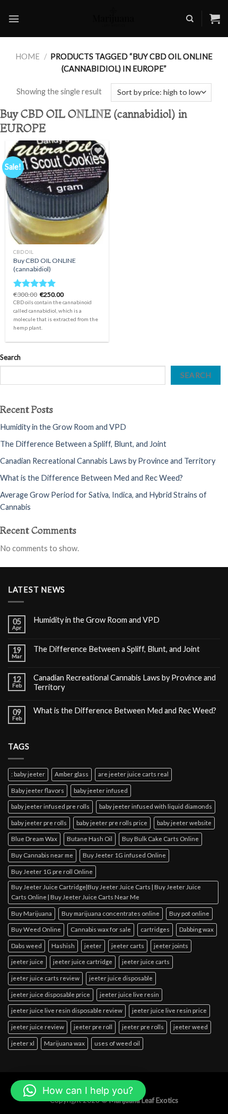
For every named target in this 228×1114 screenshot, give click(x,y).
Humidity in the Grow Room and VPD (63, 426)
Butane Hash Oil (89, 838)
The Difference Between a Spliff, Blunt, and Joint (83, 443)
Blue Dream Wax (34, 838)
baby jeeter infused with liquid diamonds (155, 806)
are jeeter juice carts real (133, 774)
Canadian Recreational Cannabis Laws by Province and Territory (107, 460)
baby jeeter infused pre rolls (50, 806)
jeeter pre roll (93, 1026)
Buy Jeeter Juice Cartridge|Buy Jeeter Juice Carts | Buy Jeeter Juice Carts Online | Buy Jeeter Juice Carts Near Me (106, 891)
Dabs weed (26, 945)
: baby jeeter (28, 774)
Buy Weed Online (36, 929)
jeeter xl (22, 1043)
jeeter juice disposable (121, 978)
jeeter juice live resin (129, 994)
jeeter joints (171, 945)
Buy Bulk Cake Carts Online (160, 838)
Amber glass (72, 774)
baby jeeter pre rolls (39, 822)
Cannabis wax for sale (101, 929)
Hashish (63, 945)
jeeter (93, 945)
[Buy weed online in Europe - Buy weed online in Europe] (114, 18)
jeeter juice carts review (45, 978)
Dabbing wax (196, 929)
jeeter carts (127, 945)
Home (27, 56)
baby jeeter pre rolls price (111, 822)
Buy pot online (189, 913)
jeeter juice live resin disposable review (66, 1010)
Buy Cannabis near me (42, 855)
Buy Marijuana (31, 913)
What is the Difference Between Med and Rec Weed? (91, 477)
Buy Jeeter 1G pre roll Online (52, 871)
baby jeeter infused (101, 790)
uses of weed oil (117, 1043)
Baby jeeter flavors (37, 790)
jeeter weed (190, 1026)
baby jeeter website (184, 822)
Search (10, 357)
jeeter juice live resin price (169, 1010)
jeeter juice (27, 961)
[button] (78, 1090)
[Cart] (214, 18)
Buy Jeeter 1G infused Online (124, 855)
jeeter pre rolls (143, 1026)
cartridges (155, 929)
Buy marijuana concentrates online (111, 913)
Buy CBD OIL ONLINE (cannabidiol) (44, 265)
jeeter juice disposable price (50, 994)
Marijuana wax (64, 1043)
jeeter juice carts (146, 961)
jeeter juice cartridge (82, 961)
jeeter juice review (37, 1026)
